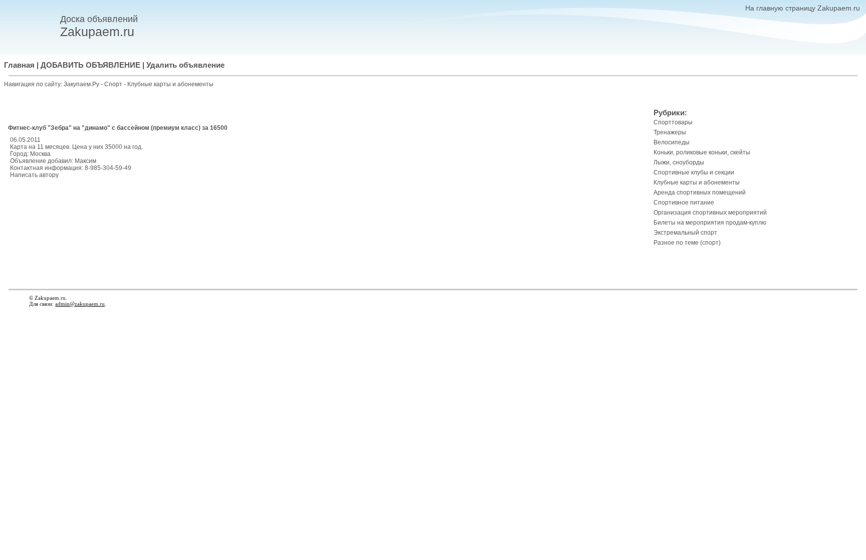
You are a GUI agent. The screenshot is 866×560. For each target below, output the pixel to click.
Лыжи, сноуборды (679, 162)
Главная (19, 65)
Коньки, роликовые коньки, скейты (702, 152)
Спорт (114, 84)
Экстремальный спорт (685, 232)
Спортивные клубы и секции (694, 172)
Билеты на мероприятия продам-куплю (710, 222)
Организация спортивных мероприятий (710, 212)
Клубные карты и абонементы (170, 84)
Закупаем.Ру (81, 84)
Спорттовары (673, 122)
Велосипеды (672, 142)
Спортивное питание (684, 202)
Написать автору (34, 174)
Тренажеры (670, 132)
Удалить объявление (185, 65)
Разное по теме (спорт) (687, 242)
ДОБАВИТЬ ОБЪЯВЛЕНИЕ (90, 65)
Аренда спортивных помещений (700, 192)
